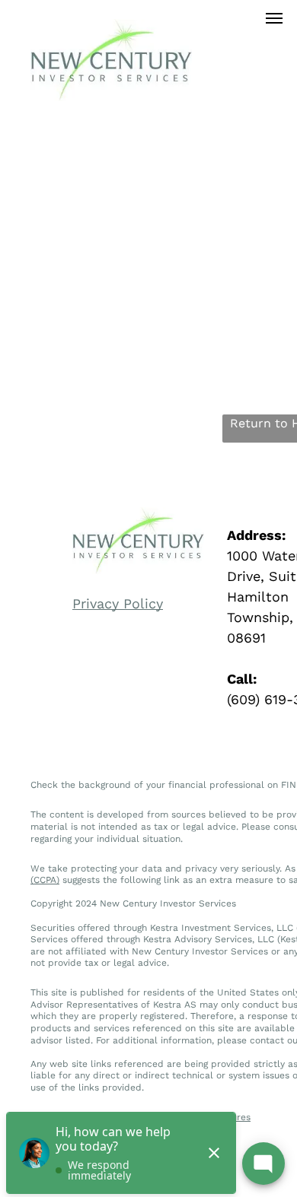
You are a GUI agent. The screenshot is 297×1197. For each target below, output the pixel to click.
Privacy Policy (117, 603)
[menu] (274, 18)
